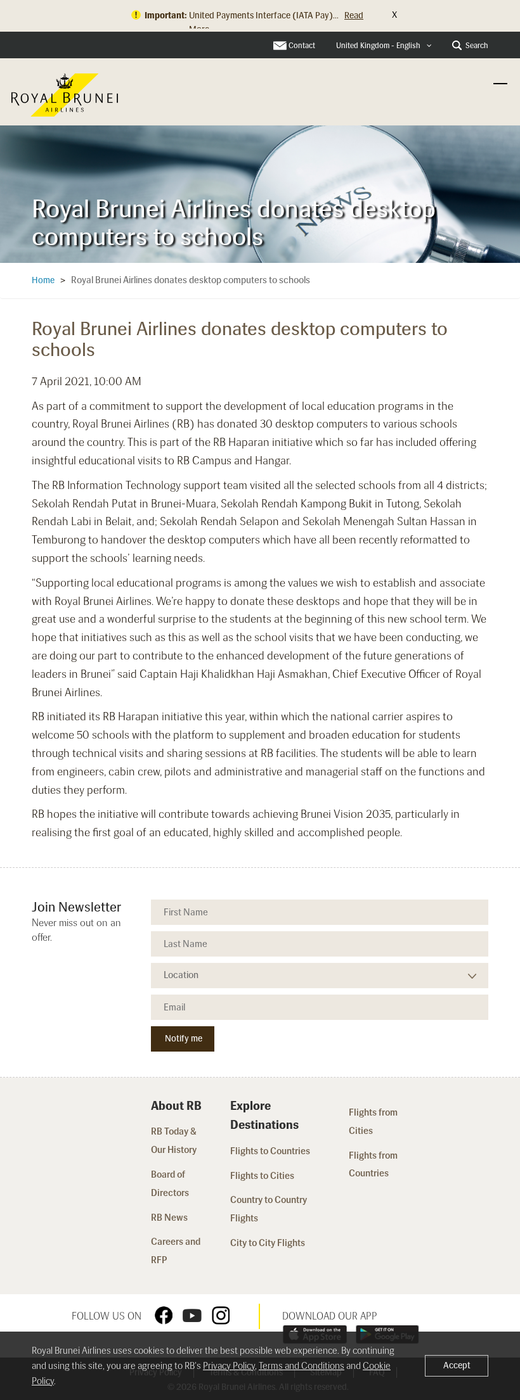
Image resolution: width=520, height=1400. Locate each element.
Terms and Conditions (301, 1365)
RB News (169, 1217)
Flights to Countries (270, 1151)
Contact (302, 45)
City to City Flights (268, 1243)
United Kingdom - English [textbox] (378, 45)
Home (43, 280)
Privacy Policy (229, 1365)
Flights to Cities (262, 1175)
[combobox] (384, 46)
